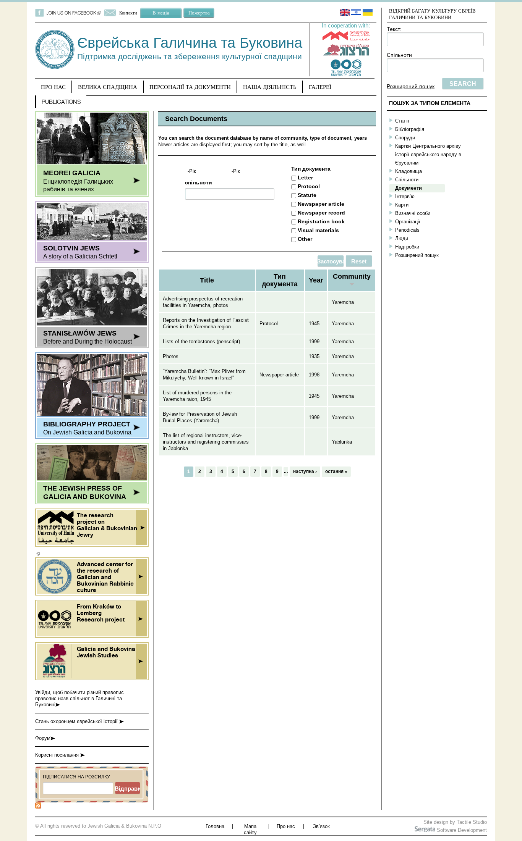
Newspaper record (321, 213)
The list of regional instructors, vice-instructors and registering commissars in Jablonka (206, 442)
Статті (402, 121)
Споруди (405, 137)
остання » (336, 471)
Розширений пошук (410, 86)
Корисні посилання (57, 755)
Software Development (461, 830)
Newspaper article (321, 204)
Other (305, 239)
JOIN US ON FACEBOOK (73, 13)
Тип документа (311, 169)
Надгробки (407, 247)
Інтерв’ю (405, 196)
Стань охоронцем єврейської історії (77, 721)
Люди (401, 238)
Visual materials (318, 230)
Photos (170, 356)
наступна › (305, 471)
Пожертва (199, 13)
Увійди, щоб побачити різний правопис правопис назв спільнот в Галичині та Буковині (79, 698)
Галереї (320, 86)
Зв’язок (321, 826)
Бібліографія (409, 129)
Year (316, 280)
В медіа (160, 13)
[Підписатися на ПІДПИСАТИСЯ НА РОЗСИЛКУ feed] (38, 807)
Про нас (53, 86)
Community (352, 276)
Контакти (128, 13)
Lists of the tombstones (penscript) (201, 341)
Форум (42, 738)
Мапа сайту (250, 829)
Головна (215, 826)
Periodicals (407, 230)
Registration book (321, 221)
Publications (61, 101)
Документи (408, 188)
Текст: (394, 29)
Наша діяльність (270, 86)
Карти (402, 205)
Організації (407, 221)
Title (207, 280)
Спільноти (399, 55)
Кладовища (408, 171)
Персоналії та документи (190, 86)
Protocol (309, 186)
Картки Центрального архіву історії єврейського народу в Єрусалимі (428, 154)
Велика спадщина (107, 86)
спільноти (198, 182)
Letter (305, 177)
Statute (307, 195)
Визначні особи (412, 213)
